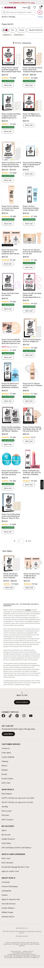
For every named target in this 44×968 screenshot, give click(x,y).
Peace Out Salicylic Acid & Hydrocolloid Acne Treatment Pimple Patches (32, 69)
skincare (28, 609)
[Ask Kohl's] (40, 12)
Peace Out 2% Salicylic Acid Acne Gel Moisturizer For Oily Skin (32, 252)
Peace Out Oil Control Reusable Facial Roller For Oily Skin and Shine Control (11, 473)
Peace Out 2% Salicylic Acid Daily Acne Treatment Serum (32, 385)
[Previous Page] (14, 541)
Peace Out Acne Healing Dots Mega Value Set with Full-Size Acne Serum (32, 429)
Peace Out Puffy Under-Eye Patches (10, 294)
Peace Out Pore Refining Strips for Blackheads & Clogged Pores (32, 164)
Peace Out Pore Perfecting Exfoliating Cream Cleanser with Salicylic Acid (31, 208)
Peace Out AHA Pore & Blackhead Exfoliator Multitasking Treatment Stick (10, 385)
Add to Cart (8, 85)
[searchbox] (18, 12)
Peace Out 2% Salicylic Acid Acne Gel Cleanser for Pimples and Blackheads (10, 208)
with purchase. (22, 2)
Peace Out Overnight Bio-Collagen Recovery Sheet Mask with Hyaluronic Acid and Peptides (11, 341)
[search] (4, 12)
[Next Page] (26, 541)
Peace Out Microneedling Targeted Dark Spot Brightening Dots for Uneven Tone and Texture (11, 116)
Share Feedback (22, 702)
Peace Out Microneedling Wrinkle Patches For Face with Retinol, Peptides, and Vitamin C (11, 429)
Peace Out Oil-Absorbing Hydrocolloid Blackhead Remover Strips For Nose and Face (11, 516)
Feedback (42, 484)
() (14, 78)
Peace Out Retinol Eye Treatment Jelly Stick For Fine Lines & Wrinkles (32, 472)
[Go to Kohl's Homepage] (10, 7)
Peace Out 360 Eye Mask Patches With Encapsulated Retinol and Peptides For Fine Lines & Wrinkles (32, 295)
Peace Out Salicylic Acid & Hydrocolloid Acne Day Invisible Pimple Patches (11, 164)
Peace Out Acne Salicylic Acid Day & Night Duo (32, 340)
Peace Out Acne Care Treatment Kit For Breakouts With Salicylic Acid (10, 252)
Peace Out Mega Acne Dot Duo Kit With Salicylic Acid (32, 116)
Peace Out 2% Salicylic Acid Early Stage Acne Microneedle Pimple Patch (11, 69)
